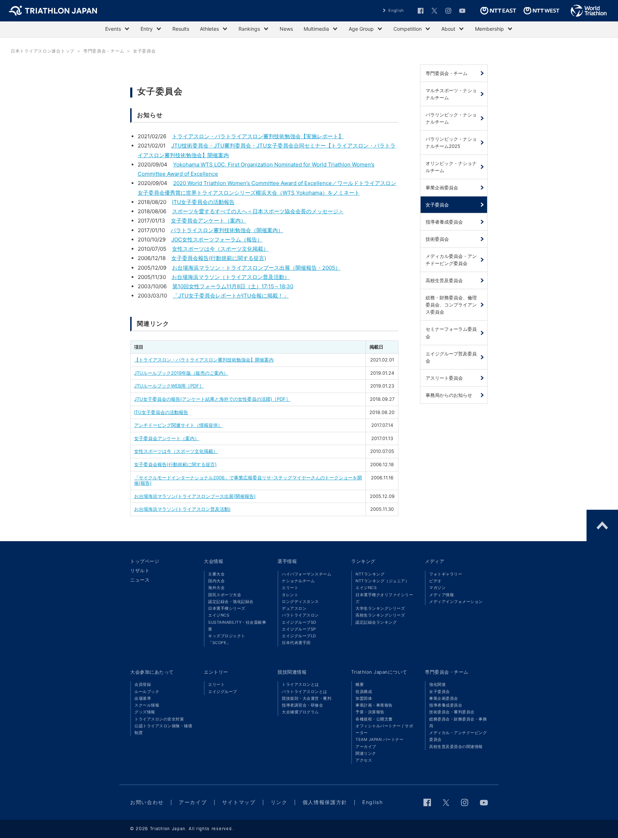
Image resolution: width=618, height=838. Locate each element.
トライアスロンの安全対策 (159, 719)
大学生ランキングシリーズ (380, 608)
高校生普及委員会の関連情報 (456, 746)
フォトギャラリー (445, 574)
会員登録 (142, 684)
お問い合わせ (147, 802)
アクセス (363, 760)
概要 (359, 684)
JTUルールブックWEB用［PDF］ (169, 386)
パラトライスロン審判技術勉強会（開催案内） (227, 230)
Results (180, 29)
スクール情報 (146, 705)
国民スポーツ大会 (224, 594)
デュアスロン (294, 608)
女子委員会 (439, 691)
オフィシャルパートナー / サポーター (384, 729)
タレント (290, 594)
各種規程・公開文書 (374, 719)
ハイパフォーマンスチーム (306, 574)
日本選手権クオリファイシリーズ (384, 598)
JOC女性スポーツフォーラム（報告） (217, 239)
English (396, 10)
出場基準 (142, 698)
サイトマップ (239, 802)
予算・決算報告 (369, 711)
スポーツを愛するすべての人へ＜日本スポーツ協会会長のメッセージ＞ (258, 211)
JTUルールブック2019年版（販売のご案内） (181, 373)
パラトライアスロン (300, 615)
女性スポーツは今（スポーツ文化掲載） (220, 248)
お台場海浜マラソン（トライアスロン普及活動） (231, 277)
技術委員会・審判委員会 (452, 711)
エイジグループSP (299, 629)
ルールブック (146, 691)
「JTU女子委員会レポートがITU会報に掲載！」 (231, 295)
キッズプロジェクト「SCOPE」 (226, 639)
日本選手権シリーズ (226, 608)
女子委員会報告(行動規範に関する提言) (218, 258)
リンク (279, 802)
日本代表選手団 (296, 642)
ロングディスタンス (300, 601)
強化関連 (437, 684)
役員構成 (363, 691)
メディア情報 (441, 594)
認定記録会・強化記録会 (231, 601)
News (286, 29)
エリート (290, 587)
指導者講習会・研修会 (302, 705)
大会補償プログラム (300, 711)
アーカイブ (365, 746)
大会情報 (213, 561)
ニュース (139, 580)
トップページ (144, 561)
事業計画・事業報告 (374, 705)
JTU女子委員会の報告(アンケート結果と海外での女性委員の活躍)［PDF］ (212, 399)
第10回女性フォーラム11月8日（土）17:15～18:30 (232, 286)
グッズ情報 (144, 711)
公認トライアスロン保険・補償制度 (163, 729)
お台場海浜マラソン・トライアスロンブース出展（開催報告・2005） (256, 267)
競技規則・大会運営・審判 (306, 698)
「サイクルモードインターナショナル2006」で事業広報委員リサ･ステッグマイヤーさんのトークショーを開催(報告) (248, 480)
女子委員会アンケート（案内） (208, 220)
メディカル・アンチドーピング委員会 (458, 736)
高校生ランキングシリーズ (380, 615)
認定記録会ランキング (376, 622)
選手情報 (287, 561)
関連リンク (365, 753)
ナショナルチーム (298, 580)
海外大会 (216, 587)
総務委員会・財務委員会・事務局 (458, 722)
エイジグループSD (299, 622)
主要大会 (216, 574)
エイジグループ (222, 691)
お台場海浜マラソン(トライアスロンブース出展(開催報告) (195, 496)
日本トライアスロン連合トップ (42, 51)
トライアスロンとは (300, 684)
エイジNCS (218, 615)
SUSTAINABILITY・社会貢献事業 (237, 626)
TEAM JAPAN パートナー (379, 739)
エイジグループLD (299, 635)
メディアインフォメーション (456, 601)
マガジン (437, 587)
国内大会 (216, 580)
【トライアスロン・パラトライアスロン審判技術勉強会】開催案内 (204, 360)
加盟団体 (363, 698)
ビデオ (435, 580)
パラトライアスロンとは (304, 691)
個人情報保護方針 (325, 802)
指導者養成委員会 (445, 705)
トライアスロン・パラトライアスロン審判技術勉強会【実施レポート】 (258, 136)
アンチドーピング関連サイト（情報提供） (178, 425)
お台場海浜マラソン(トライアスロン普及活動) (182, 509)
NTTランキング (369, 574)
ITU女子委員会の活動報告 (203, 202)
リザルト (139, 570)
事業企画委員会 (443, 698)
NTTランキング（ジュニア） (382, 580)
